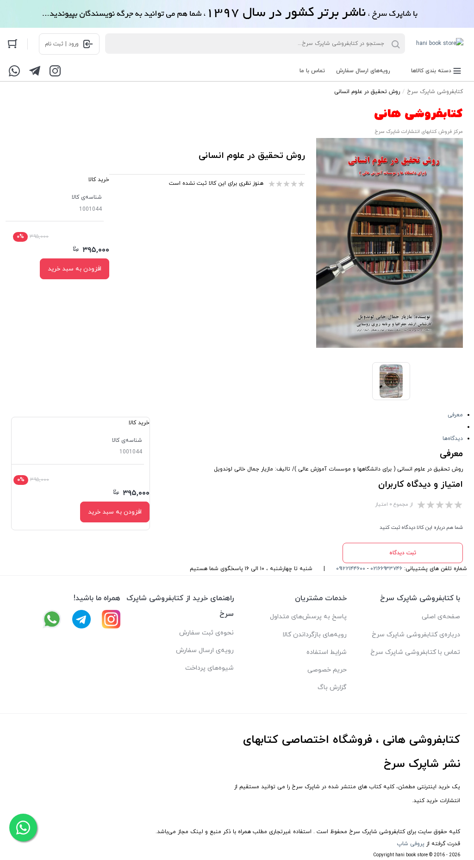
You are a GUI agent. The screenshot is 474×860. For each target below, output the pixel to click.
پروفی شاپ (410, 843)
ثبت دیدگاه (402, 553)
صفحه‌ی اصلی (441, 616)
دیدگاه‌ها (453, 438)
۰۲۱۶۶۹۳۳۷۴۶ (386, 568)
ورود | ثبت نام (62, 44)
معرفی (455, 415)
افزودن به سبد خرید (74, 268)
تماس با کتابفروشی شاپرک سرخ (415, 652)
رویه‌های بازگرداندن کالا (314, 634)
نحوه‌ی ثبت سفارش (206, 632)
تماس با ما (312, 71)
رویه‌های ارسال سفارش (363, 71)
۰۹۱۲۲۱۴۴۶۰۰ (350, 568)
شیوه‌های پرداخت (209, 668)
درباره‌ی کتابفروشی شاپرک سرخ (416, 634)
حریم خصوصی (327, 669)
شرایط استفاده (326, 652)
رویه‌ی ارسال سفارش (205, 650)
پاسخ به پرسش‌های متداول (308, 616)
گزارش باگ (332, 687)
